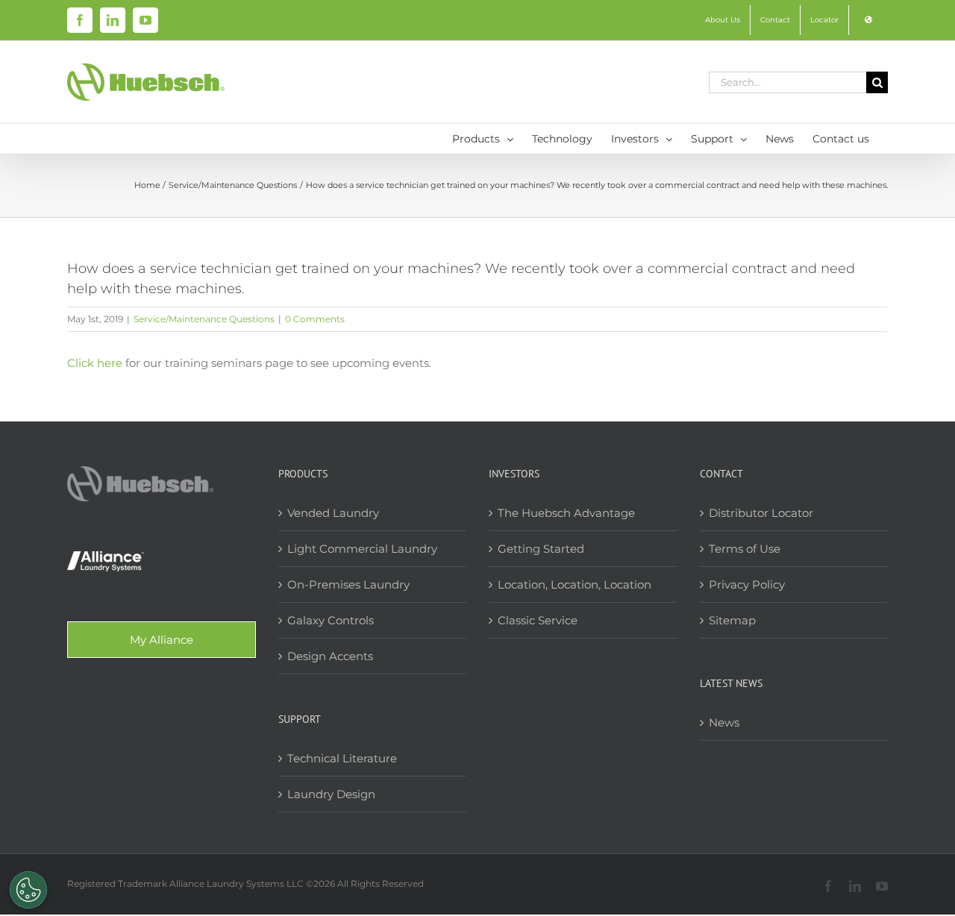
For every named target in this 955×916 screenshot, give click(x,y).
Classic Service (537, 620)
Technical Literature (342, 758)
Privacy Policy (747, 584)
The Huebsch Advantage (566, 513)
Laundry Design (331, 794)
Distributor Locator (761, 513)
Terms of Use (744, 549)
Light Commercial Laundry (362, 549)
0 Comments (315, 318)
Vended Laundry (333, 513)
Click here (94, 363)
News (724, 722)
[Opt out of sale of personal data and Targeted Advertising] (28, 890)
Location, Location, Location (574, 584)
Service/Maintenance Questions (204, 318)
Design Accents (330, 656)
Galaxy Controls (330, 620)
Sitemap (732, 620)
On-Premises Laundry (348, 584)
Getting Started (541, 549)
